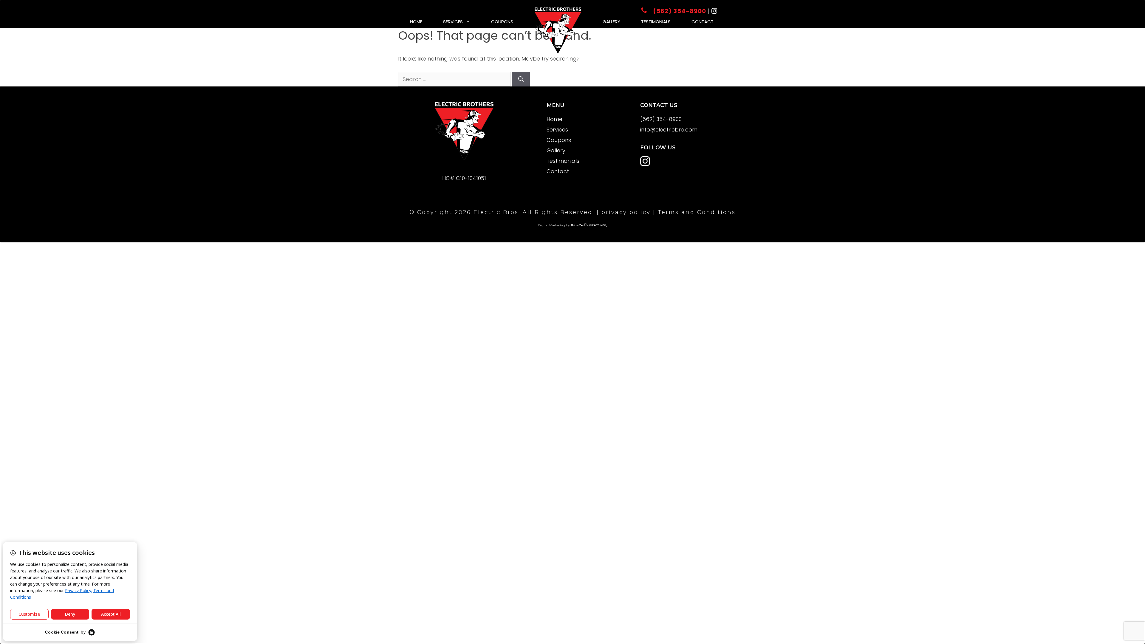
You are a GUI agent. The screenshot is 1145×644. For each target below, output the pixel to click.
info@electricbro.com (668, 129)
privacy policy (626, 212)
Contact (702, 21)
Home (416, 21)
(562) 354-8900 (680, 11)
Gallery (611, 21)
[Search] (521, 79)
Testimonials (656, 21)
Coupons (502, 21)
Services (453, 21)
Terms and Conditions (697, 212)
